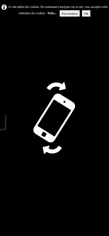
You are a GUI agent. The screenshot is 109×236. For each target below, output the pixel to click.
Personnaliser (70, 13)
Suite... (52, 13)
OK (86, 13)
